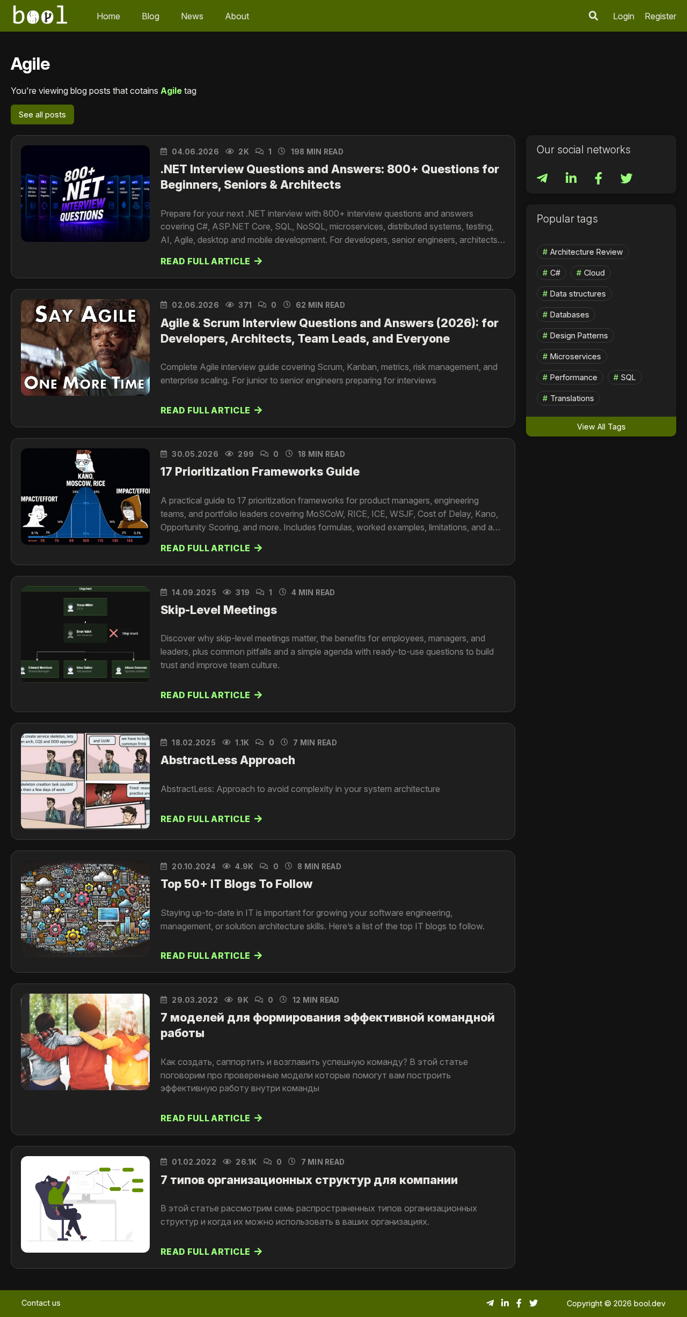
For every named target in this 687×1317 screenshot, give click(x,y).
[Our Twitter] (626, 179)
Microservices (575, 356)
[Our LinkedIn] (572, 179)
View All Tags (601, 426)
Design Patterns (579, 335)
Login (623, 16)
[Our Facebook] (599, 179)
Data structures (578, 293)
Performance (573, 377)
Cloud (594, 272)
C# (555, 272)
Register (660, 16)
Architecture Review (586, 251)
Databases (569, 314)
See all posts (42, 114)
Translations (572, 398)
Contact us (41, 1302)
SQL (628, 377)
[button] (593, 16)
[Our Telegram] (543, 179)
